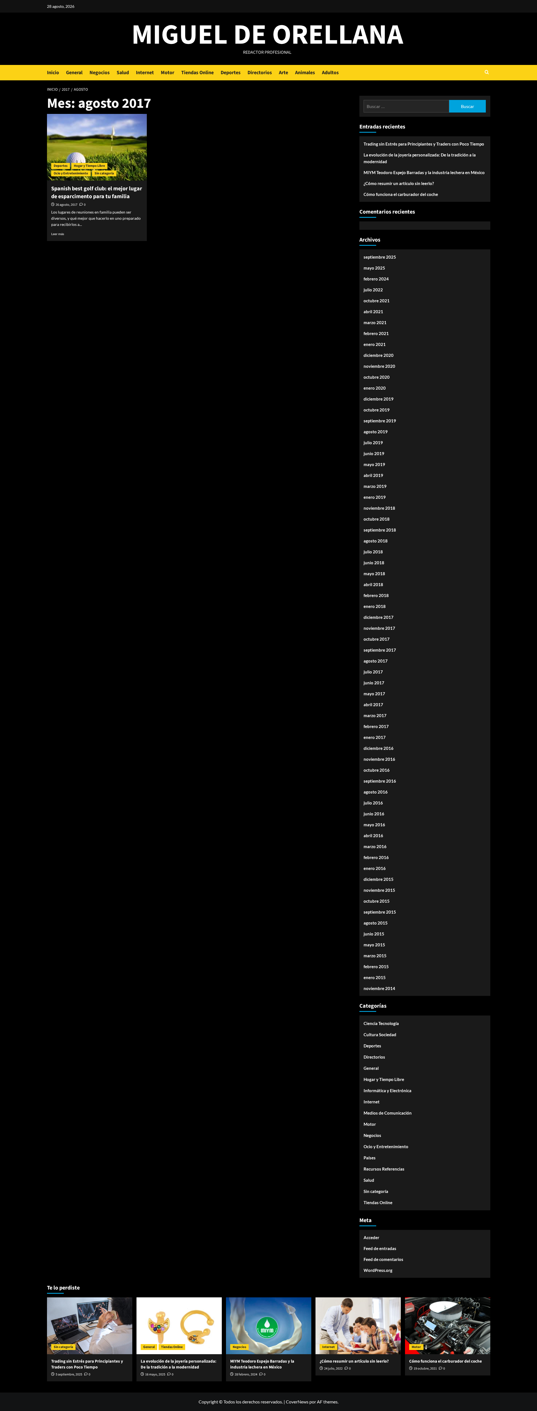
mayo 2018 (374, 573)
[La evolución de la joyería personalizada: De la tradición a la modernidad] (179, 1325)
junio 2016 (374, 813)
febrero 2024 (376, 278)
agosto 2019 (376, 431)
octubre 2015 (377, 901)
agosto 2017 (376, 660)
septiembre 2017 (380, 649)
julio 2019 (373, 442)
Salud (123, 72)
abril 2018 (373, 584)
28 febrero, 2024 (246, 1374)
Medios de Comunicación (388, 1112)
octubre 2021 (377, 300)
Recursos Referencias (384, 1168)
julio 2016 (373, 802)
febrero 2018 (376, 595)
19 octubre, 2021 (425, 1368)
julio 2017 (373, 671)
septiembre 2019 (380, 420)
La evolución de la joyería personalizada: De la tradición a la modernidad (420, 158)
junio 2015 (374, 933)
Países (370, 1157)
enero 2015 (375, 977)
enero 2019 (375, 497)
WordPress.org (378, 1270)
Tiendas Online (197, 72)
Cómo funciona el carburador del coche (401, 194)
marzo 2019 (375, 486)
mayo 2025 (374, 267)
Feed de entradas (380, 1248)
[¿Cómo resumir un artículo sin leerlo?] (358, 1325)
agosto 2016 (376, 791)
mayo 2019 (374, 464)
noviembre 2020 (379, 366)
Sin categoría (104, 173)
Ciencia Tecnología (381, 1023)
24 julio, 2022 (333, 1368)
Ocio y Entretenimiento (71, 173)
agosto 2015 (376, 922)
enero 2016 (375, 868)
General (74, 72)
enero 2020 (375, 387)
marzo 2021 (375, 322)
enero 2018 (375, 606)
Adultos (330, 72)
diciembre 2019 (379, 398)
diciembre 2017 (379, 617)
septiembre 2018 (380, 529)
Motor (167, 72)
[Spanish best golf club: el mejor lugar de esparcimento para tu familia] (97, 147)
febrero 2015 (376, 966)
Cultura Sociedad (380, 1034)
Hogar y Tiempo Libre (89, 165)
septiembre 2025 (380, 256)
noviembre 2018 (379, 508)
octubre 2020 (377, 377)
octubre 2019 (377, 409)
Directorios (260, 72)
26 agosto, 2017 (66, 204)
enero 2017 (375, 737)
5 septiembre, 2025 (69, 1374)
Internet (145, 72)
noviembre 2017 (379, 628)
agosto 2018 (376, 540)
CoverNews (297, 1401)
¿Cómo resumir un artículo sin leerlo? (399, 183)
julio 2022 (373, 289)
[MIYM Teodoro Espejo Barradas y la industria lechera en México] (268, 1325)
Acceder (371, 1237)
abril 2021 (373, 311)
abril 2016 (373, 835)
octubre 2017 (377, 639)
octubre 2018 (377, 518)
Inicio (53, 72)
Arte (283, 72)
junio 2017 (374, 682)
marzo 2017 (375, 715)
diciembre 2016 (379, 748)
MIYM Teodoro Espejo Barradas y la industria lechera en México (424, 172)
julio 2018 (373, 551)
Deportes (231, 72)
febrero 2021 (376, 333)
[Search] (486, 73)
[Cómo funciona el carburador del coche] (447, 1325)
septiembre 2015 (380, 911)
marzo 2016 (375, 846)
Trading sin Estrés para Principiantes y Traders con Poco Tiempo (424, 143)
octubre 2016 (377, 770)
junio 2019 (374, 453)
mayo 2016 (374, 824)
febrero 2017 (376, 726)
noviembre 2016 (379, 759)
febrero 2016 (376, 857)
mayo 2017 (374, 693)
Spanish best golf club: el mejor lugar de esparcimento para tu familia (96, 192)
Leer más (57, 234)
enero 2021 (375, 344)
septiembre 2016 (380, 780)
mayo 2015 (374, 944)
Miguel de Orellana (267, 35)
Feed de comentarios (383, 1259)
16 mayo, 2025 (155, 1374)
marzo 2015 (375, 955)
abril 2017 (373, 704)
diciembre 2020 (379, 355)
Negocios (100, 72)
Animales (305, 72)
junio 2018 (374, 562)
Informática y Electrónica (387, 1090)
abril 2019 (373, 475)
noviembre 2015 (379, 890)
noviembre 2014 (379, 988)
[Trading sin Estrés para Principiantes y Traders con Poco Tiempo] (89, 1325)
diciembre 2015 (379, 879)
